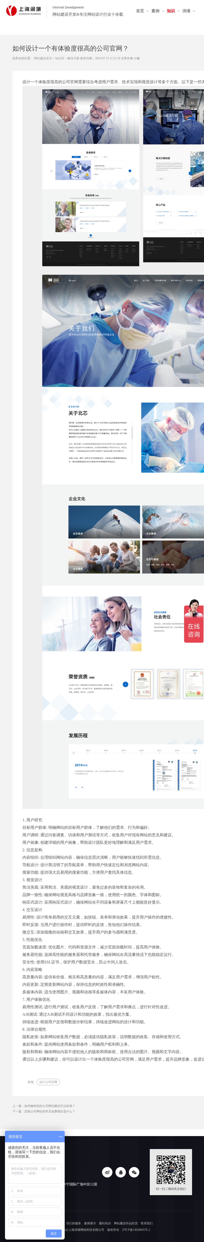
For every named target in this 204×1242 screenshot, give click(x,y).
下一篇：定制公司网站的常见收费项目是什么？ (43, 1111)
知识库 (59, 58)
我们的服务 (73, 1223)
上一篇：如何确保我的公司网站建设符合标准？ (43, 1106)
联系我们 (147, 1223)
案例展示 (90, 1223)
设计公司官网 (48, 1082)
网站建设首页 (43, 58)
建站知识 (105, 1223)
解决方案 (73, 58)
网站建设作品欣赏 (126, 1223)
